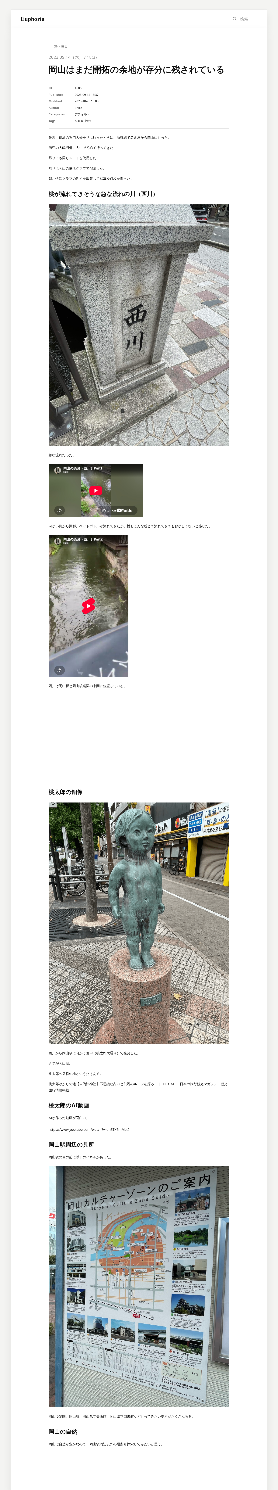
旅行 (88, 121)
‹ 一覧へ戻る (58, 46)
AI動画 (79, 121)
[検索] (234, 19)
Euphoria (33, 19)
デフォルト (82, 114)
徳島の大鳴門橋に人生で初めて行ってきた (81, 147)
